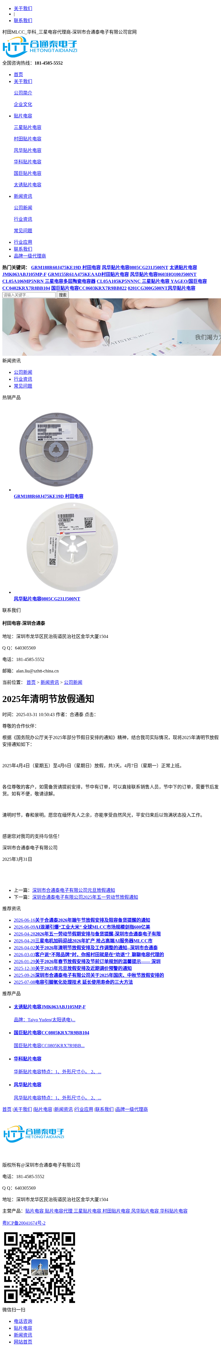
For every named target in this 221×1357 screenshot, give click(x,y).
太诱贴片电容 (27, 184)
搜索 (62, 295)
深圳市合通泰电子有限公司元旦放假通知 (73, 890)
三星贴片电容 (27, 127)
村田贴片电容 (27, 138)
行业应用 (23, 242)
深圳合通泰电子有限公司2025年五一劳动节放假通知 (85, 897)
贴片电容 (23, 115)
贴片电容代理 (59, 1211)
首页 (18, 74)
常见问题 (23, 230)
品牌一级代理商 (30, 256)
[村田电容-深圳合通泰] (41, 56)
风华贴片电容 (27, 150)
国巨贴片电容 (27, 173)
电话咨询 (23, 1321)
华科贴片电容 (27, 161)
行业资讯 (23, 219)
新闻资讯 (23, 196)
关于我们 (23, 8)
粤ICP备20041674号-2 (23, 1223)
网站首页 (23, 1341)
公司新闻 (23, 207)
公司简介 (23, 92)
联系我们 (23, 20)
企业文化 (23, 104)
